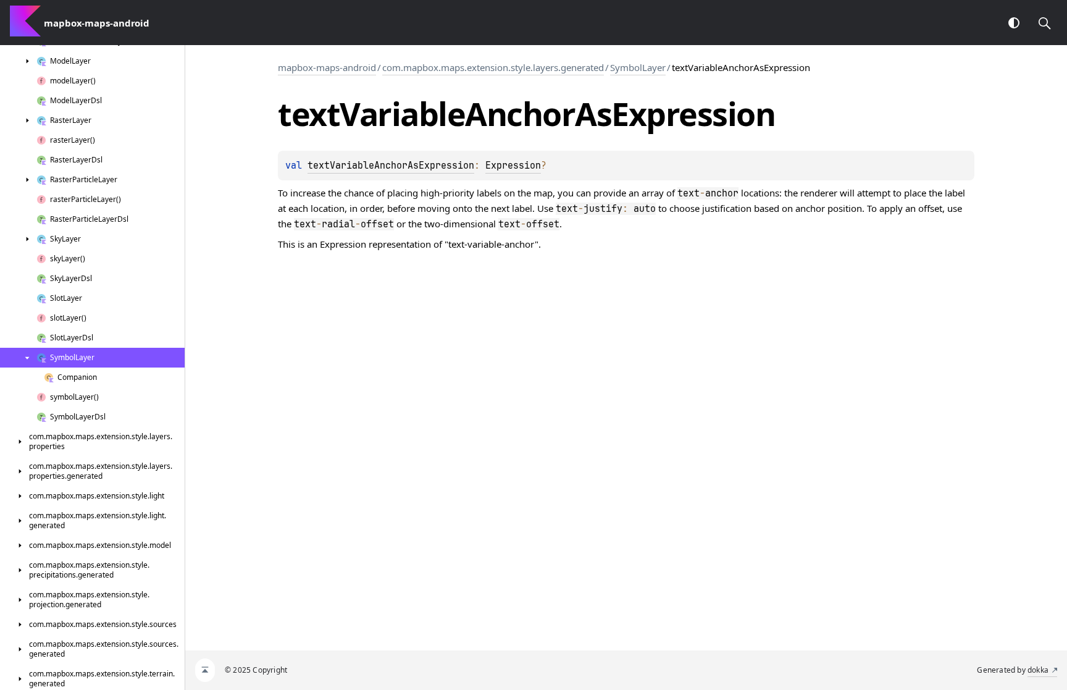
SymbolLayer (638, 67)
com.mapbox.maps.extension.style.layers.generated (493, 67)
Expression (513, 165)
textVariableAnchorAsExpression (391, 165)
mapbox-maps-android (327, 67)
